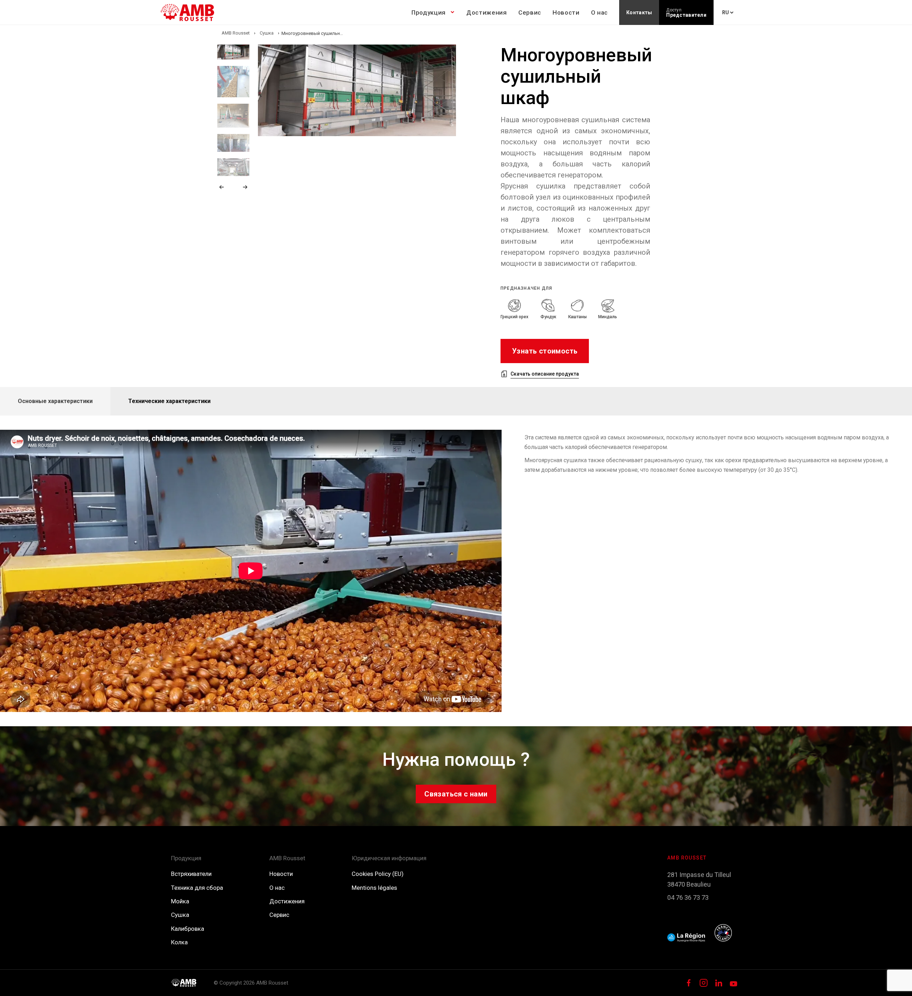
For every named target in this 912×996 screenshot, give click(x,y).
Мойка (180, 901)
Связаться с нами (455, 794)
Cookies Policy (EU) (378, 873)
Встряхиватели (191, 873)
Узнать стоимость (544, 351)
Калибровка (187, 928)
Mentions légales (374, 887)
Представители (686, 12)
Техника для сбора (197, 887)
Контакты (639, 12)
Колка (179, 942)
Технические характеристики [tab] (169, 401)
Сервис (529, 12)
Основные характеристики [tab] (55, 401)
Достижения (486, 12)
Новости (566, 12)
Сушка (180, 914)
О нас (599, 12)
